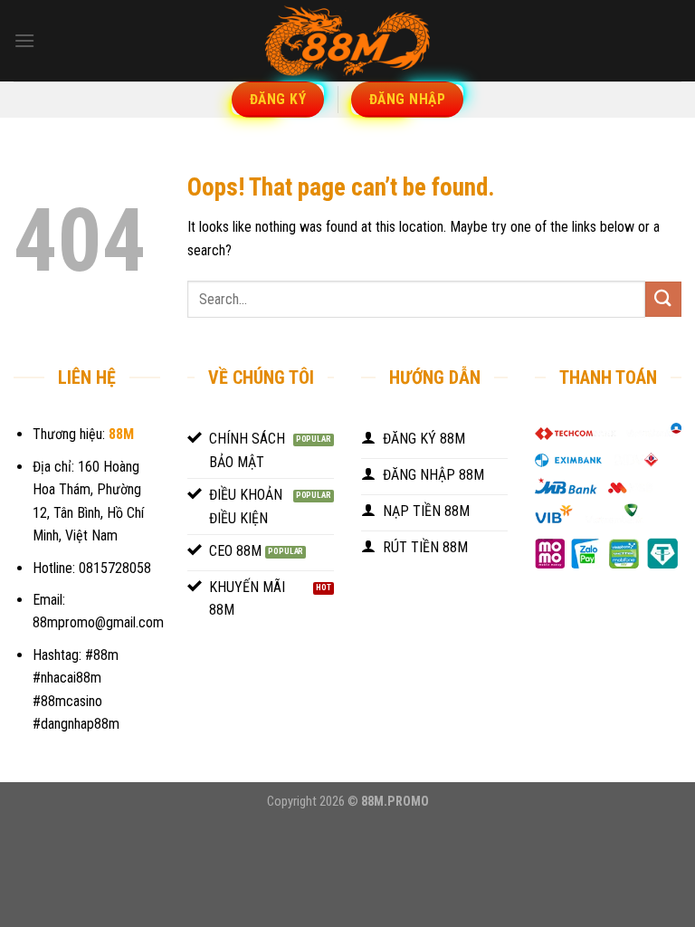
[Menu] (24, 40)
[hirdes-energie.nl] (347, 41)
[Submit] (663, 299)
